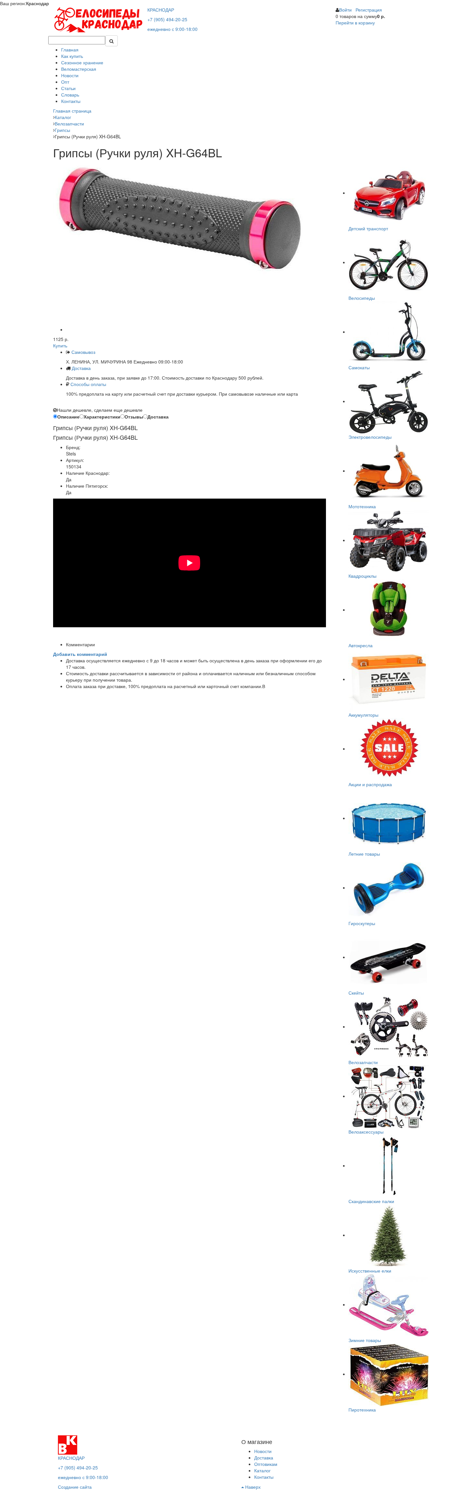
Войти (345, 9)
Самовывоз (82, 352)
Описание (68, 416)
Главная (70, 49)
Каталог (262, 1470)
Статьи (68, 88)
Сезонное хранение (82, 62)
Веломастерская (78, 69)
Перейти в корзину (355, 22)
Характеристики (102, 416)
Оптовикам (265, 1464)
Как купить (72, 56)
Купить (60, 345)
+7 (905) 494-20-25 (167, 19)
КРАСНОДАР (160, 9)
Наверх (252, 1487)
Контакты (70, 101)
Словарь (70, 94)
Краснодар (37, 3)
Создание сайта (75, 1487)
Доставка (81, 368)
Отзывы (134, 416)
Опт (65, 81)
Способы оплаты (88, 384)
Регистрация (369, 9)
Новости (70, 75)
